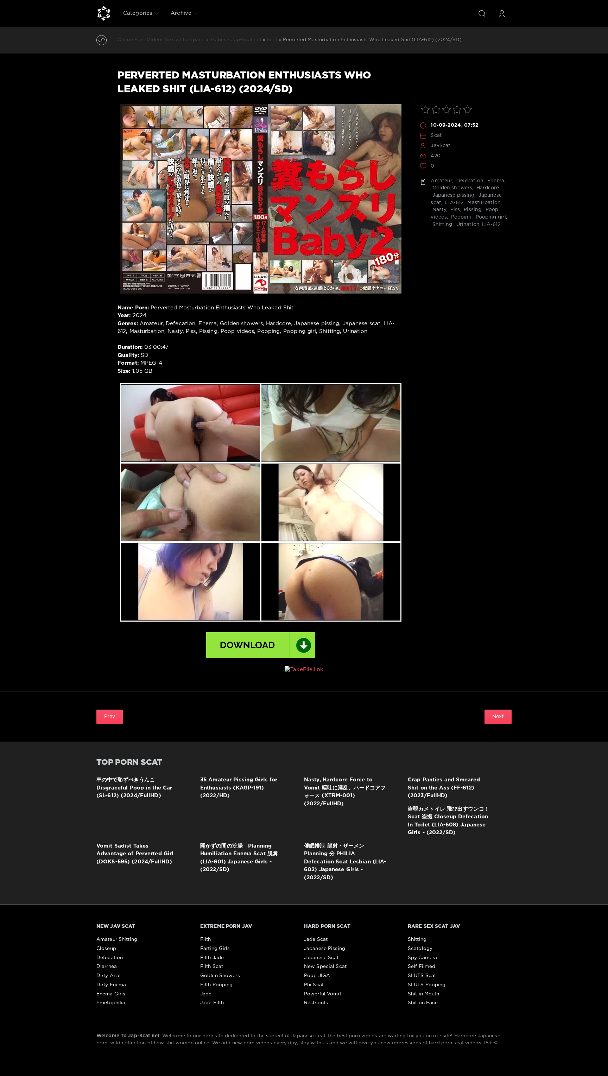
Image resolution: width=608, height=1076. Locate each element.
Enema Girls (110, 994)
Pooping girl (490, 217)
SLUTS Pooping (427, 985)
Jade (205, 994)
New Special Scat (325, 966)
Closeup (106, 948)
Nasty (438, 210)
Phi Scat (314, 985)
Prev (109, 717)
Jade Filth (212, 1003)
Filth (205, 939)
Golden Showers (220, 976)
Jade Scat (316, 939)
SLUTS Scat (422, 976)
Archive (181, 13)
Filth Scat (211, 966)
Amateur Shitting (116, 939)
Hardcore (487, 188)
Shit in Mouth (423, 994)
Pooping (460, 217)
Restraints (316, 1003)
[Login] (502, 13)
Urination (467, 224)
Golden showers (451, 188)
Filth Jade (212, 958)
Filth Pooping (216, 985)
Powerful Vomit (322, 994)
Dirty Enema (111, 985)
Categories (137, 13)
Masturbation (483, 203)
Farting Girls (215, 948)
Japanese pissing (452, 195)
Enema (495, 181)
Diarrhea (106, 966)
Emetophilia (110, 1003)
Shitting (441, 224)
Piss (454, 210)
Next (498, 717)
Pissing (471, 210)
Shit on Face (423, 1003)
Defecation (469, 181)
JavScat (440, 146)
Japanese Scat (321, 958)
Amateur (441, 181)
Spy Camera (422, 958)
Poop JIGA (317, 976)
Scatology (420, 948)
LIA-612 (453, 203)
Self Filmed (421, 966)
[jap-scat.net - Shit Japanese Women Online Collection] (103, 13)
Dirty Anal (108, 976)
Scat (436, 135)
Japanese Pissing (324, 948)
